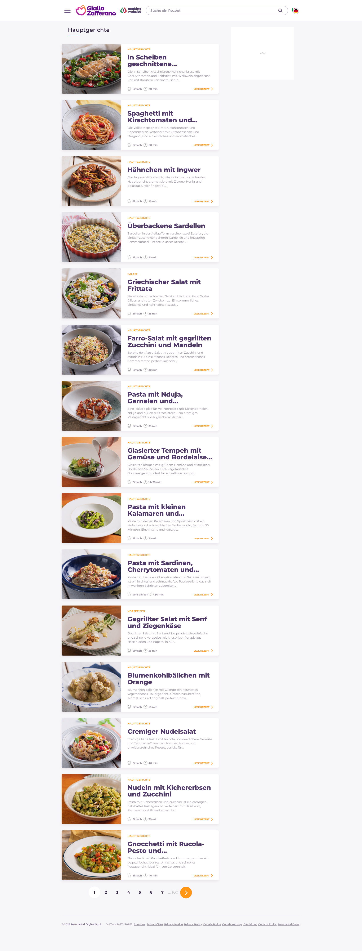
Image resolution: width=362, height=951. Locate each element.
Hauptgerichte (139, 49)
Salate (133, 274)
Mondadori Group (289, 924)
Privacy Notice (173, 924)
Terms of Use (155, 924)
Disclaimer (250, 924)
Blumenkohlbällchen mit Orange (169, 679)
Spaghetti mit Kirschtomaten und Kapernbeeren (160, 117)
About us (139, 924)
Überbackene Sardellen (166, 226)
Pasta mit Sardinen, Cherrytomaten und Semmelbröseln (161, 566)
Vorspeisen (136, 611)
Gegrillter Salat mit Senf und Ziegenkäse (167, 622)
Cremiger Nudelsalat (162, 731)
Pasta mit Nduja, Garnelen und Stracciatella (155, 398)
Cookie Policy (212, 924)
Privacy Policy (193, 924)
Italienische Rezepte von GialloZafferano (108, 10)
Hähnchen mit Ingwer (164, 169)
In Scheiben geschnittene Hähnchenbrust (154, 60)
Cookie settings (232, 924)
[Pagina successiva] (186, 892)
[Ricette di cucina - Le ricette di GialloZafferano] (295, 10)
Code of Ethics (267, 924)
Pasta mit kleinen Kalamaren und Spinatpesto (157, 510)
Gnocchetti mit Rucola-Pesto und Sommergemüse (166, 847)
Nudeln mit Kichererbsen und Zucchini (169, 791)
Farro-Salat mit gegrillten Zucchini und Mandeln (169, 341)
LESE (201, 89)
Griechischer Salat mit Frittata (164, 285)
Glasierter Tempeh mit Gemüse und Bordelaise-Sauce (168, 454)
